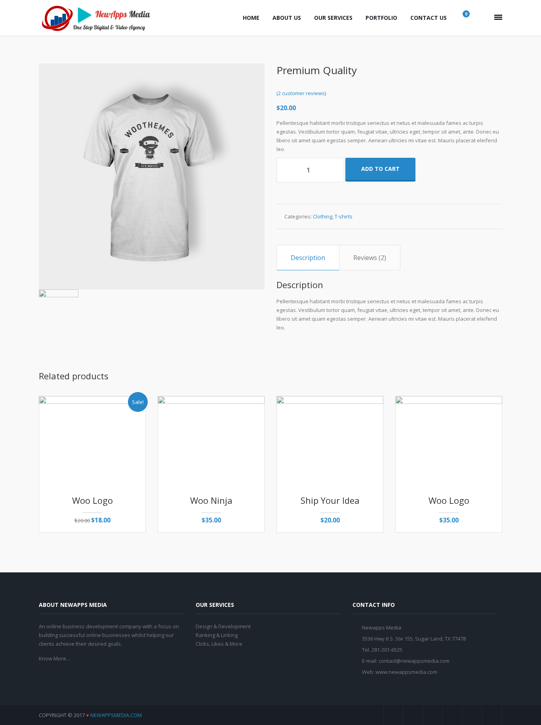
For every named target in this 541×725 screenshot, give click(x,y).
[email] (492, 715)
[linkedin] (472, 715)
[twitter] (413, 715)
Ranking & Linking (217, 635)
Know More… (54, 658)
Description (308, 257)
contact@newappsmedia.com (414, 660)
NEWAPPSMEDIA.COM (116, 715)
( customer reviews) (301, 93)
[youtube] (453, 715)
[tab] (307, 257)
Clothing (322, 216)
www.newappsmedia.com (406, 671)
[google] (433, 715)
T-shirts (343, 216)
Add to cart (380, 168)
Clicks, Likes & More (219, 643)
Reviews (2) (369, 257)
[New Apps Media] (98, 18)
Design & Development (223, 626)
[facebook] (393, 715)
